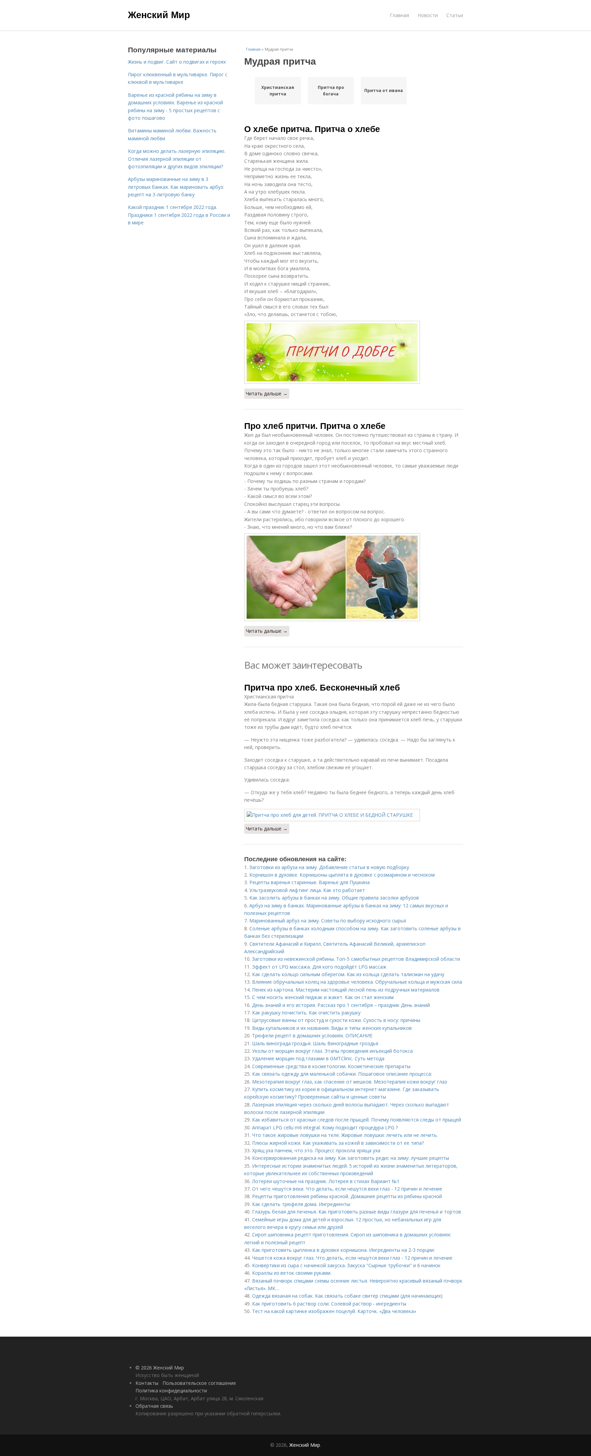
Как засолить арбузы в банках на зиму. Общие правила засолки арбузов (334, 897)
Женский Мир (159, 14)
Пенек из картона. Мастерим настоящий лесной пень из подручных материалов (345, 989)
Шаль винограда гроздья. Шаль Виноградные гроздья (315, 1043)
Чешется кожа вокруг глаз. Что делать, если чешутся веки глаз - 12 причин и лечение (352, 1258)
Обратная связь (154, 1406)
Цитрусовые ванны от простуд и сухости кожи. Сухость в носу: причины (336, 1020)
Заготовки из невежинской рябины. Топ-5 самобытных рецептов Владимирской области (356, 959)
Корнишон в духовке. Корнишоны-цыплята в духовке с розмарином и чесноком (342, 874)
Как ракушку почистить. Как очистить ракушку (306, 1012)
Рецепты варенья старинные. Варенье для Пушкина (309, 882)
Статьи (454, 15)
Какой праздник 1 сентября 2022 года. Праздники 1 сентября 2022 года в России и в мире (179, 215)
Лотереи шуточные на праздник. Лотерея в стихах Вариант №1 (325, 1181)
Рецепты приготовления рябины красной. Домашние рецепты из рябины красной (347, 1196)
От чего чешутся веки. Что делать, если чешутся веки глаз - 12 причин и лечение (347, 1188)
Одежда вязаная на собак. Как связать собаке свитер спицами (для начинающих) (347, 1296)
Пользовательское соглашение (199, 1383)
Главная (399, 15)
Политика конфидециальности (171, 1390)
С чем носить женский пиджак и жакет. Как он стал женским (323, 997)
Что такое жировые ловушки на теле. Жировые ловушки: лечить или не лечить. (345, 1135)
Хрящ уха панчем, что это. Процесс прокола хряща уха (316, 1150)
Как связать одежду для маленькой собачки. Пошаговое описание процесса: (342, 1074)
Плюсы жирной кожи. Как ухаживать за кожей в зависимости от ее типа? (338, 1143)
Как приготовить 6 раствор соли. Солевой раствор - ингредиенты (329, 1303)
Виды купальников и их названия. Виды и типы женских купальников (332, 1028)
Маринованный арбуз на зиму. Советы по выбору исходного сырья (327, 920)
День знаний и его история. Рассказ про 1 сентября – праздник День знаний (341, 1005)
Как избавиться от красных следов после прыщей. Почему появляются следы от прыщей (356, 1119)
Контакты (146, 1383)
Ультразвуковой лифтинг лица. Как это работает (307, 890)
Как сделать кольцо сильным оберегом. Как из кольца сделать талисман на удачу (348, 974)
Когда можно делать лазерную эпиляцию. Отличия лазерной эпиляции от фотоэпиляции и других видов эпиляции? (176, 159)
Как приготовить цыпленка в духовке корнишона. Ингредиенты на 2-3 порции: (343, 1250)
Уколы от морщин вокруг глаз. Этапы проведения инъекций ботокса (332, 1051)
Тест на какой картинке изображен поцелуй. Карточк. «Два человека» (334, 1311)
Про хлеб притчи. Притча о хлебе (314, 425)
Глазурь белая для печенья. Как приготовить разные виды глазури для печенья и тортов (356, 1211)
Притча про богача (331, 90)
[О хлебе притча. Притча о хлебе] (353, 352)
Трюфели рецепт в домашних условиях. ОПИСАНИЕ (312, 1035)
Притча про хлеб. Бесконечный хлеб (322, 687)
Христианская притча (277, 90)
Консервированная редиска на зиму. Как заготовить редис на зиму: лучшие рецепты (350, 1158)
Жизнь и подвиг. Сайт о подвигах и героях (177, 61)
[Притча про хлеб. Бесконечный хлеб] (353, 815)
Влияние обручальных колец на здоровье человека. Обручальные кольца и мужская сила (357, 982)
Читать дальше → (267, 393)
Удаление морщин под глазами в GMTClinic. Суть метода (318, 1058)
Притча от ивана (383, 90)
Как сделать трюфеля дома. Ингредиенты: (301, 1204)
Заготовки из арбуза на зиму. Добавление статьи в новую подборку (329, 867)
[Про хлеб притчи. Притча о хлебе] (353, 577)
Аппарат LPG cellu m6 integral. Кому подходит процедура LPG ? (325, 1127)
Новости (428, 15)
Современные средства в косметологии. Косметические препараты (331, 1066)
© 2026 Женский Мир (159, 1367)
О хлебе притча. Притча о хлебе (312, 128)
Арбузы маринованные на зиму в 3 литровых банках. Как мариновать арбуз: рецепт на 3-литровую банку (176, 187)
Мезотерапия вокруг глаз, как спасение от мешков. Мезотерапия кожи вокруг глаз (349, 1081)
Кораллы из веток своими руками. (291, 1273)
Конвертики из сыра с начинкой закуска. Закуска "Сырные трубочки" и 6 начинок (346, 1265)
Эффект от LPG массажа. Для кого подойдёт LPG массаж (319, 966)
